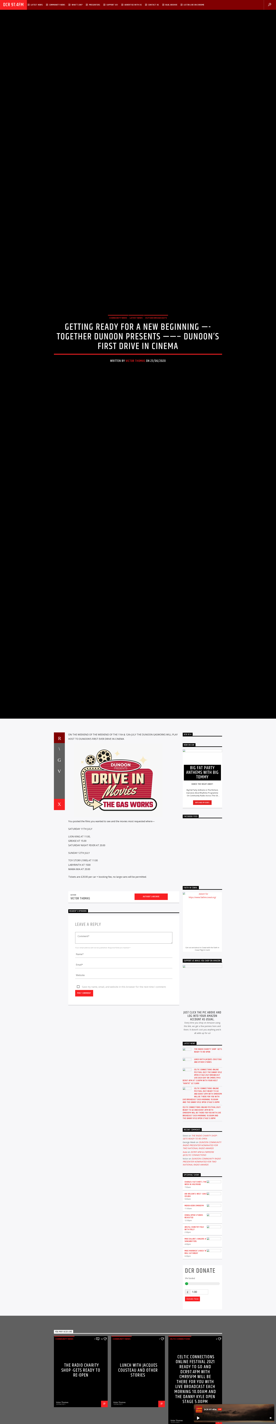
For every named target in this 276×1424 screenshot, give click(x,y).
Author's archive (151, 976)
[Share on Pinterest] (59, 850)
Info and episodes (202, 882)
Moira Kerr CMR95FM (194, 1285)
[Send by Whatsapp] (59, 872)
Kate (185, 1231)
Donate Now (192, 1378)
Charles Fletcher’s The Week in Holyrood (196, 1262)
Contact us (153, 5)
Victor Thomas (135, 397)
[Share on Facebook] (59, 828)
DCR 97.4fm (13, 4)
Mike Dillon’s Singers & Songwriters (195, 1320)
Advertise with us (133, 5)
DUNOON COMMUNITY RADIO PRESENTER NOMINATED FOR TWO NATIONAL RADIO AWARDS (202, 1224)
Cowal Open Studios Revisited (194, 1296)
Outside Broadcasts (156, 354)
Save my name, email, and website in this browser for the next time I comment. (124, 1066)
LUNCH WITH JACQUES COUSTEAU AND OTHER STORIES (208, 1140)
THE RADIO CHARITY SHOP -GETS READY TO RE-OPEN (208, 1130)
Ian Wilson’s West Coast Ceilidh (196, 1274)
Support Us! (112, 5)
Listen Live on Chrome (194, 5)
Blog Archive (171, 5)
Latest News (37, 5)
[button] (198, 1418)
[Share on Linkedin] (59, 861)
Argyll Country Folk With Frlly (194, 1308)
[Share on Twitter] (59, 839)
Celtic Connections (180, 1418)
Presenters (94, 5)
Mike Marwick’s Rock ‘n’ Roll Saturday (196, 1331)
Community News (57, 5)
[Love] (59, 884)
